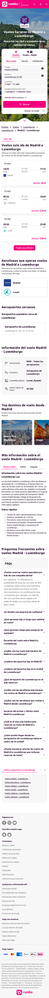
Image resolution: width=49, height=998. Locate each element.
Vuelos (16, 127)
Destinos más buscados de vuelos (16, 923)
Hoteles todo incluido (10, 932)
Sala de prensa (8, 874)
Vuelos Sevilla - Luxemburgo (16, 790)
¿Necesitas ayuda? (9, 889)
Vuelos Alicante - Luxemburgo (17, 797)
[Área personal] (41, 4)
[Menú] (46, 4)
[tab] (16, 53)
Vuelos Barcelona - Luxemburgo (18, 782)
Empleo (5, 866)
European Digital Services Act (14, 905)
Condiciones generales (11, 850)
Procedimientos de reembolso (14, 893)
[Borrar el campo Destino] (42, 76)
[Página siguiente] (45, 770)
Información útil (8, 901)
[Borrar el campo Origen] (42, 68)
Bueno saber (10, 467)
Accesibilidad (7, 909)
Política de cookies (9, 858)
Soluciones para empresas (12, 879)
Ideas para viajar (8, 940)
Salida (23, 467)
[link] (24, 173)
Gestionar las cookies (10, 862)
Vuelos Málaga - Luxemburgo (16, 786)
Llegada (34, 467)
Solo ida (24, 61)
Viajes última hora (9, 936)
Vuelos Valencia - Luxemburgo (17, 793)
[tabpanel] (24, 195)
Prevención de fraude (10, 914)
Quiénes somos (8, 845)
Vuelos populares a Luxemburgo (19, 770)
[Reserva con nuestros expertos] (34, 4)
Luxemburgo (29, 127)
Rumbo (5, 127)
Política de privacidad (10, 854)
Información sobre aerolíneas (14, 897)
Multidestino (38, 61)
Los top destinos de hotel (12, 928)
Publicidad (6, 870)
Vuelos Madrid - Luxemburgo (16, 779)
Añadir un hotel (31, 111)
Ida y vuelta (11, 61)
